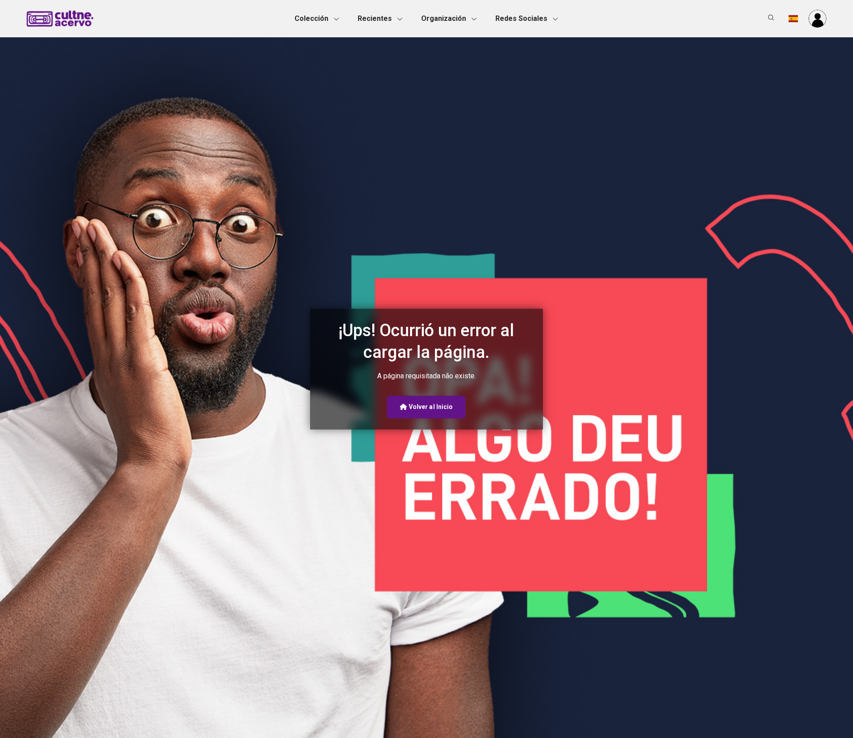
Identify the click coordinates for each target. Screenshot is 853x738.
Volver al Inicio (430, 406)
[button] (319, 18)
